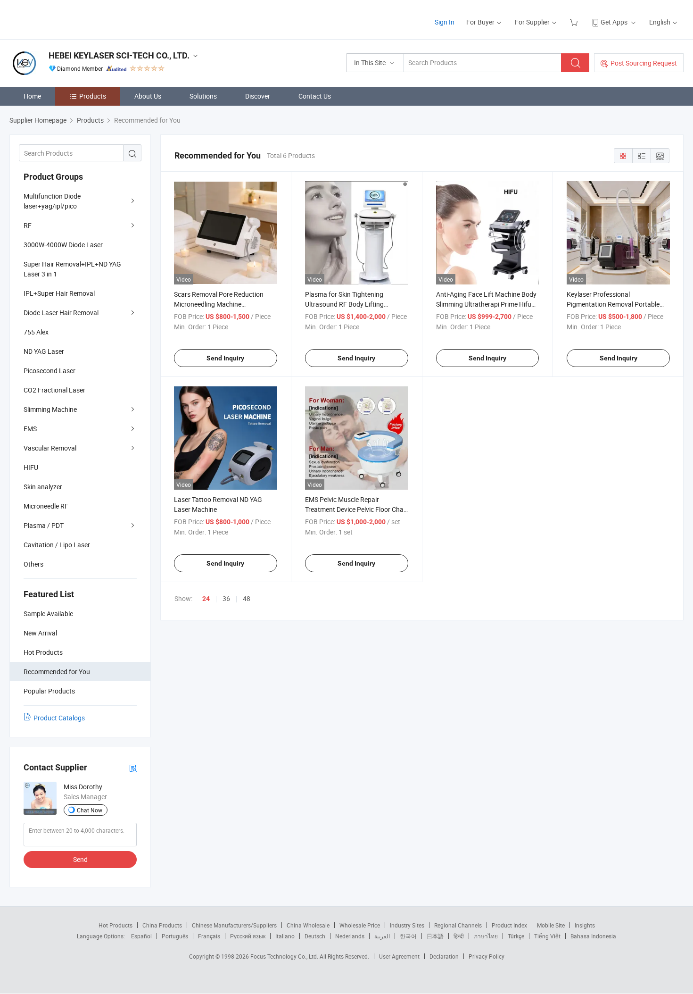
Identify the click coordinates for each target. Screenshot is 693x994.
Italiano (285, 936)
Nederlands (349, 936)
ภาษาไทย (486, 936)
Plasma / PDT (44, 525)
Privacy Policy (486, 956)
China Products (162, 925)
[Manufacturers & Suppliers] (70, 19)
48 (246, 598)
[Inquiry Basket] (575, 21)
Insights (585, 925)
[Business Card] (133, 767)
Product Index (509, 925)
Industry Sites (407, 925)
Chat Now (89, 810)
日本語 (435, 936)
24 (206, 598)
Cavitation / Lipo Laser (57, 544)
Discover (257, 96)
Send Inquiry (225, 358)
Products (92, 96)
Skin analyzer (43, 486)
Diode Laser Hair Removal (61, 312)
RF (28, 225)
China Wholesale (308, 925)
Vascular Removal (50, 447)
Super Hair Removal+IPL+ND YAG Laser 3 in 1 (72, 268)
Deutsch (315, 936)
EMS (30, 428)
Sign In (444, 21)
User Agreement (399, 956)
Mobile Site (551, 925)
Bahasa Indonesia (593, 936)
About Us (147, 96)
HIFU (31, 467)
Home (32, 96)
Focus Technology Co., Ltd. (285, 956)
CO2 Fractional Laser (54, 389)
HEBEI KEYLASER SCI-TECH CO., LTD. (119, 55)
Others (33, 564)
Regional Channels (458, 925)
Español (141, 936)
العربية (382, 936)
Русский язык (247, 936)
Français (209, 936)
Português (175, 936)
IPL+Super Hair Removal (59, 293)
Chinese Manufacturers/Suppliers (234, 925)
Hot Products (115, 925)
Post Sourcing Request (643, 62)
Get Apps (614, 21)
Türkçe (516, 936)
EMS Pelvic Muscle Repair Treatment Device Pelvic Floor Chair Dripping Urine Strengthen (356, 509)
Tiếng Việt (547, 936)
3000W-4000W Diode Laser (63, 244)
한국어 (408, 936)
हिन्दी (459, 936)
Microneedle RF (46, 505)
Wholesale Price (359, 925)
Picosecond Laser (49, 370)
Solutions (203, 96)
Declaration (444, 956)
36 (226, 598)
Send (80, 859)
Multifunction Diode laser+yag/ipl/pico (52, 201)
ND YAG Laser (44, 351)
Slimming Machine (50, 409)
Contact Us (314, 96)
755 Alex (36, 331)
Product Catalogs (59, 717)
